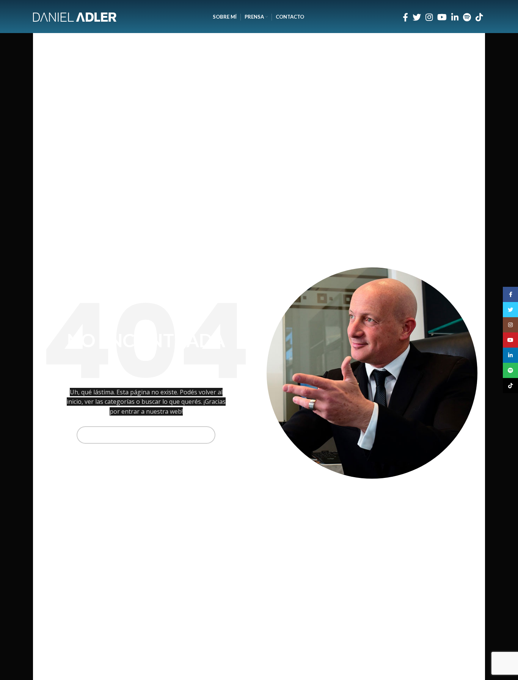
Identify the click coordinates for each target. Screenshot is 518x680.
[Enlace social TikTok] (479, 17)
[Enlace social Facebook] (405, 17)
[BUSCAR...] (206, 435)
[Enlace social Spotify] (467, 17)
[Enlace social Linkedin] (455, 17)
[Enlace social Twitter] (416, 17)
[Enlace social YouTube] (442, 17)
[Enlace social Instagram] (429, 17)
